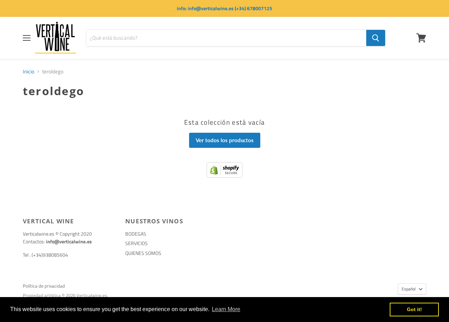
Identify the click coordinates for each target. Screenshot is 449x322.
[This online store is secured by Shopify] (224, 176)
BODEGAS (135, 233)
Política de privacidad (44, 285)
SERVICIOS (136, 243)
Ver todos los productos (225, 140)
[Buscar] (375, 38)
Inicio (28, 71)
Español (409, 288)
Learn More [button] (226, 309)
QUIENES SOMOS (143, 253)
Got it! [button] (414, 309)
